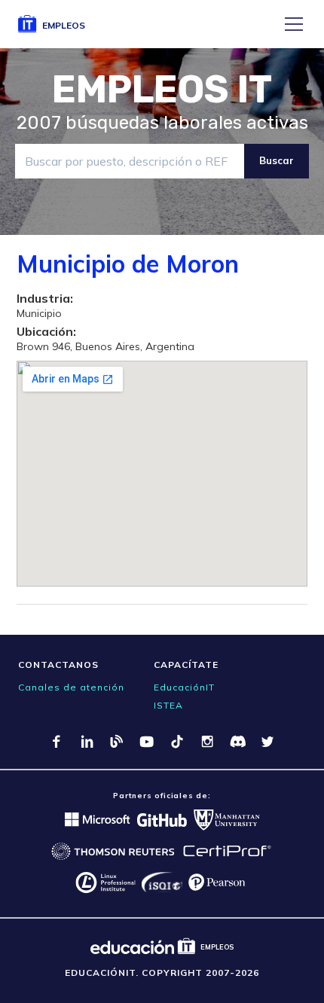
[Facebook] (56, 742)
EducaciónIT (184, 687)
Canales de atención (71, 687)
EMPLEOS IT (162, 89)
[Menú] (294, 24)
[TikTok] (177, 742)
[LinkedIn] (87, 742)
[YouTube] (147, 742)
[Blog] (117, 742)
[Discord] (237, 742)
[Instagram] (207, 742)
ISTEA (168, 705)
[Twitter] (267, 742)
